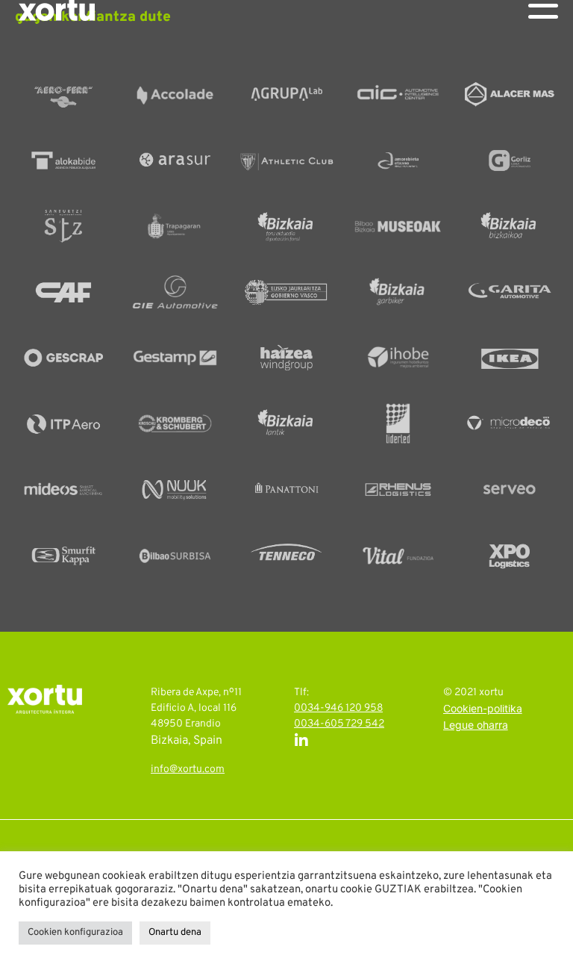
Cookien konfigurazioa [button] (75, 933)
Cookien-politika (482, 710)
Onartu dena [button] (174, 933)
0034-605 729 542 (339, 724)
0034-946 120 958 (338, 708)
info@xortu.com (188, 769)
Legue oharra (475, 726)
